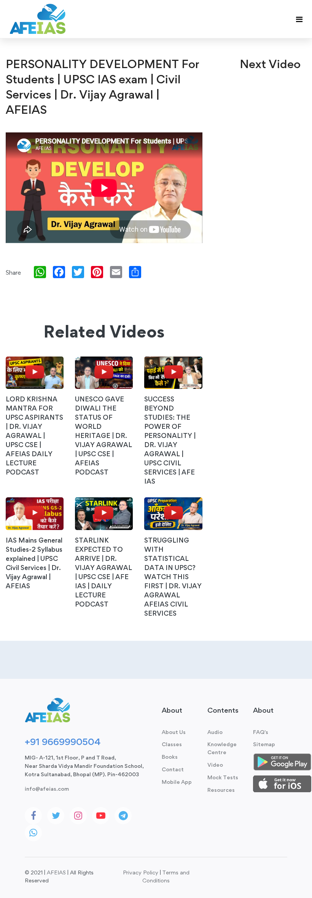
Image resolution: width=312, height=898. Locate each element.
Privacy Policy (140, 872)
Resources (221, 790)
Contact (173, 769)
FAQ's (260, 732)
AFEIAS (56, 872)
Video (215, 764)
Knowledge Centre (222, 748)
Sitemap (264, 744)
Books (170, 756)
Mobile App (177, 782)
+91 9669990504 (62, 741)
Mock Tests (222, 777)
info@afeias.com (47, 788)
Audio (215, 732)
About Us (174, 732)
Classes (172, 744)
